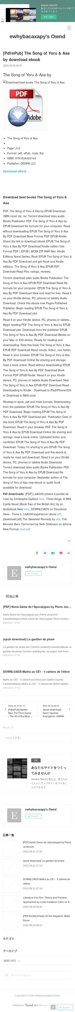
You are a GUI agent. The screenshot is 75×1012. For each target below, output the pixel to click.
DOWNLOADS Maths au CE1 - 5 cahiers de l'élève (36, 672)
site (58, 519)
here (41, 499)
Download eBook (14, 171)
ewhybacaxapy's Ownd (37, 36)
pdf (59, 514)
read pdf (24, 529)
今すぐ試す (49, 16)
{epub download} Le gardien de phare (29, 639)
